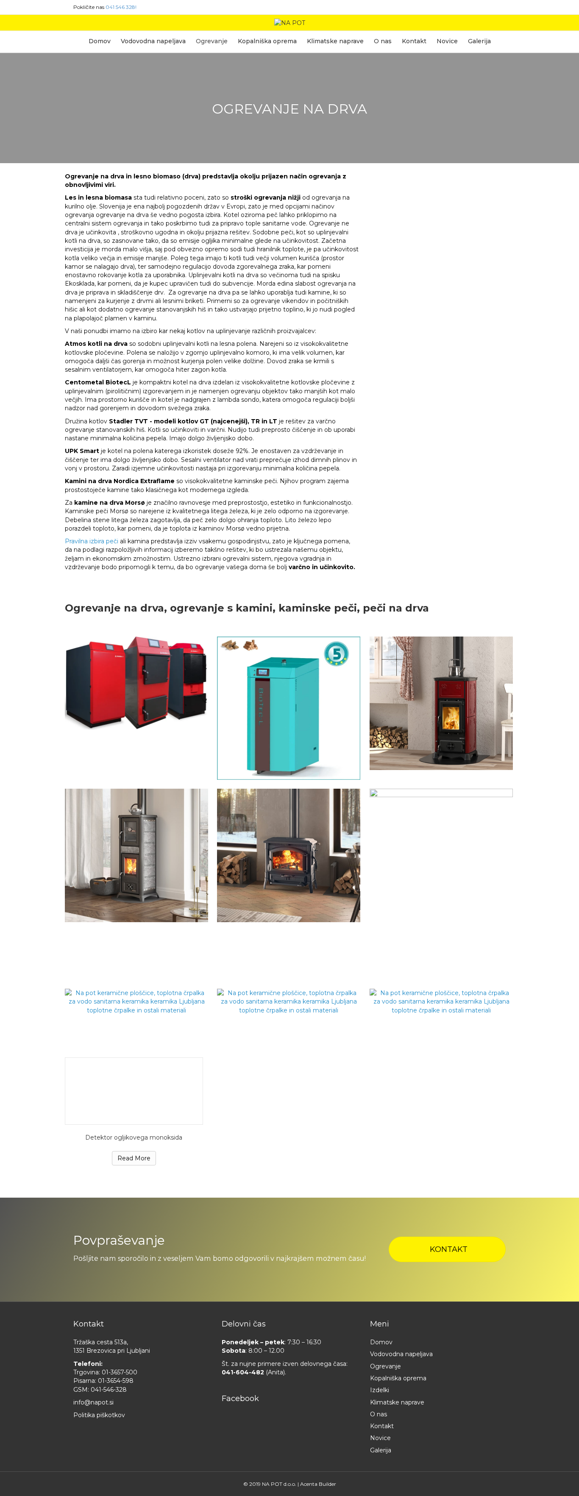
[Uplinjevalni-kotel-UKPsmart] (441, 884)
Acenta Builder (318, 1484)
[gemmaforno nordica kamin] (136, 855)
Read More (133, 1158)
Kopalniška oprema (267, 41)
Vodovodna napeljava (153, 41)
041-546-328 (109, 1389)
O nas (383, 41)
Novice (447, 41)
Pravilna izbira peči (92, 541)
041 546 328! (121, 7)
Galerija (479, 41)
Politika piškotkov (99, 1415)
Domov (100, 41)
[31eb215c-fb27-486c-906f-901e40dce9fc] (288, 1002)
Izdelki (379, 1390)
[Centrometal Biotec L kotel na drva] (288, 708)
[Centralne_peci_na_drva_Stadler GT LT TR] (136, 683)
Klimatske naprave (335, 41)
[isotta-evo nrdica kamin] (288, 855)
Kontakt (414, 41)
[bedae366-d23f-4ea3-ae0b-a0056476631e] (441, 1002)
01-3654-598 (116, 1381)
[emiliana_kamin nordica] (441, 703)
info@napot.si (93, 1402)
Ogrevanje (212, 41)
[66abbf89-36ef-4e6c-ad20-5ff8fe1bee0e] (136, 1002)
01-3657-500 (119, 1372)
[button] (447, 1249)
